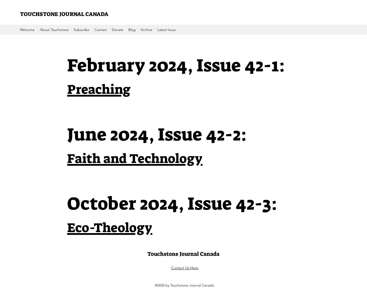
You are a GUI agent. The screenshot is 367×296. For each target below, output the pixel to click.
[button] (146, 29)
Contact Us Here (184, 268)
